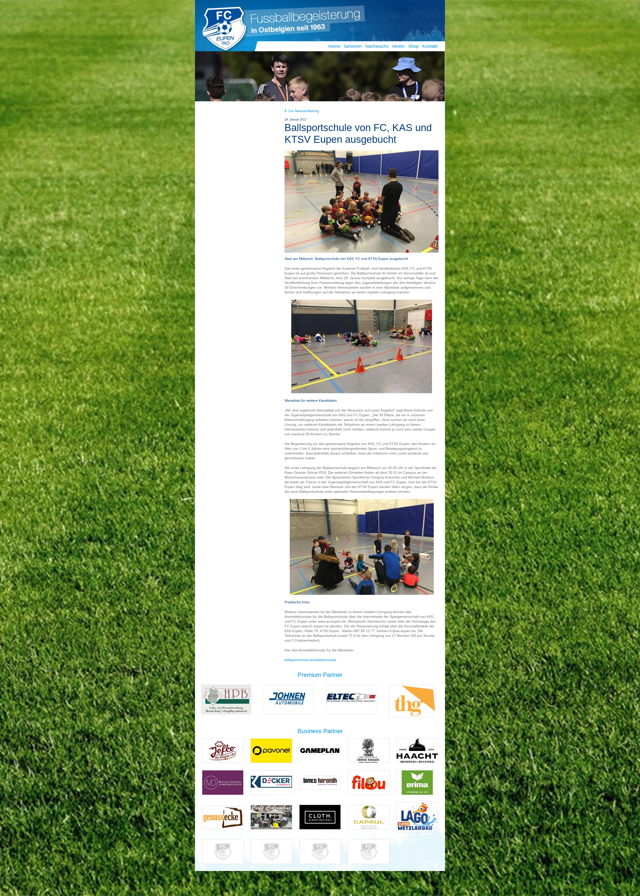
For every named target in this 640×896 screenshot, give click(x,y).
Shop (413, 46)
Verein (398, 46)
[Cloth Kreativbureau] (320, 817)
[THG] (412, 701)
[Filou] (369, 782)
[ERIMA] (417, 782)
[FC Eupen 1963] (222, 27)
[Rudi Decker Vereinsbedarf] (271, 782)
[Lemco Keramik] (320, 782)
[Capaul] (369, 817)
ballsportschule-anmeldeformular (310, 660)
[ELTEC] (351, 699)
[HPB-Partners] (226, 699)
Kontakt (430, 46)
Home (334, 46)
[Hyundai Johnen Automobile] (289, 699)
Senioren (353, 46)
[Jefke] (223, 750)
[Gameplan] (320, 750)
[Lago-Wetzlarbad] (417, 817)
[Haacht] (417, 750)
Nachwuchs (376, 46)
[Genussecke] (223, 817)
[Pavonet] (271, 750)
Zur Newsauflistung (303, 111)
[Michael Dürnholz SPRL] (223, 782)
